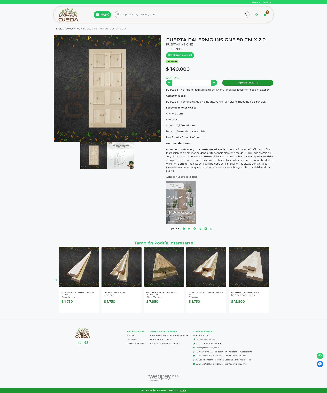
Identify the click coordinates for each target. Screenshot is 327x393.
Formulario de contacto (161, 339)
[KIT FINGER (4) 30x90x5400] (249, 267)
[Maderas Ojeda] (73, 14)
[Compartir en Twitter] (189, 228)
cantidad (173, 77)
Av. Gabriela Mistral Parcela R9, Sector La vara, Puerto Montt (223, 360)
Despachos (132, 339)
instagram (255, 2)
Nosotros (130, 335)
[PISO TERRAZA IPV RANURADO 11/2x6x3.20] (164, 267)
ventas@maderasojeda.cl (207, 347)
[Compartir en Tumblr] (200, 228)
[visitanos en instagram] (79, 342)
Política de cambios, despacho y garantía (169, 335)
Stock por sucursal (180, 55)
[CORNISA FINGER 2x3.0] (122, 267)
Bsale (183, 390)
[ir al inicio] (82, 333)
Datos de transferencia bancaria (165, 343)
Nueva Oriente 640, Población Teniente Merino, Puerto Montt (224, 352)
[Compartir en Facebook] (183, 228)
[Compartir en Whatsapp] (211, 228)
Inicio (59, 28)
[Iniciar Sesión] (256, 14)
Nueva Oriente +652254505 (208, 343)
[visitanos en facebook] (86, 342)
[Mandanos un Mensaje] (320, 364)
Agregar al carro (248, 82)
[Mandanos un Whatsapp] (320, 356)
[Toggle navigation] (102, 14)
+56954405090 (202, 335)
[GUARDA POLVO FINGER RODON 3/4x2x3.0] (79, 267)
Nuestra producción (136, 343)
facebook (267, 2)
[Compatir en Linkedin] (205, 228)
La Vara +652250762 (205, 339)
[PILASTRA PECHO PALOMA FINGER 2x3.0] (206, 267)
